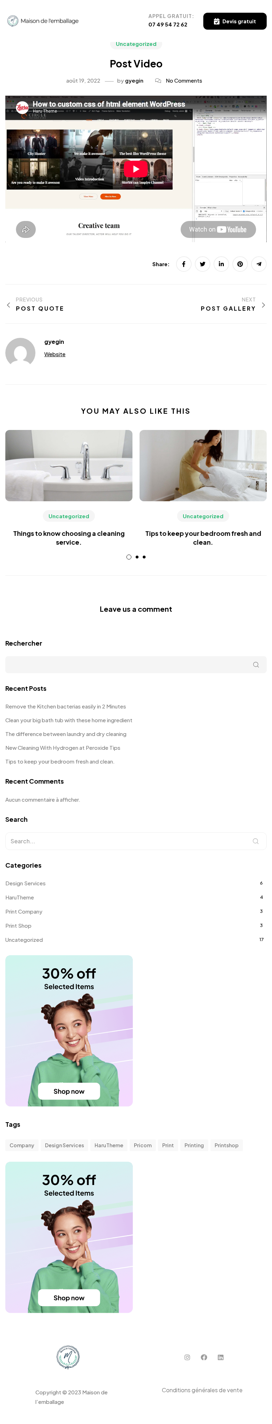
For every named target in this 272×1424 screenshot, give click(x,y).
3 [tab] (144, 557)
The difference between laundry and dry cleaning (65, 733)
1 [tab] (128, 557)
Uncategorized (136, 43)
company (22, 1145)
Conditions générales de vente (202, 1390)
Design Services (25, 883)
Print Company (23, 911)
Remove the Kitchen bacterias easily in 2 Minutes (65, 706)
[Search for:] (136, 841)
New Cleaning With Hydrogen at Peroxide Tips (62, 747)
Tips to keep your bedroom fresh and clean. (60, 761)
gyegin (134, 80)
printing (194, 1145)
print (168, 1145)
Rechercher (23, 643)
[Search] (255, 841)
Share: (161, 264)
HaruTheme (19, 897)
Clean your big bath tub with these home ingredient (68, 720)
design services (64, 1145)
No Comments (184, 80)
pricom (143, 1145)
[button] (235, 21)
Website (55, 354)
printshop (227, 1145)
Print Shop (18, 925)
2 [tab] (137, 557)
